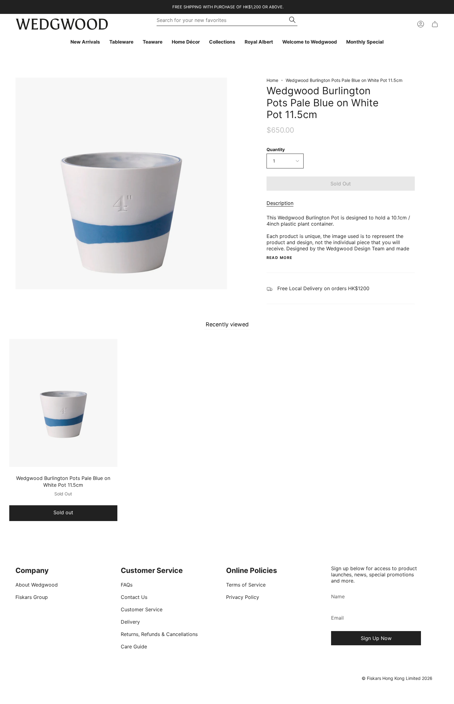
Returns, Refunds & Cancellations (159, 634)
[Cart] (435, 24)
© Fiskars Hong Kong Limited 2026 (397, 678)
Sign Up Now (376, 638)
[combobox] (223, 20)
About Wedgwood (36, 585)
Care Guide (134, 646)
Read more (279, 258)
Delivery (130, 622)
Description (280, 203)
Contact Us (134, 597)
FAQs (126, 585)
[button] (121, 42)
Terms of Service (246, 585)
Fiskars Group (31, 597)
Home (272, 80)
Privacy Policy (242, 597)
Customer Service (141, 609)
